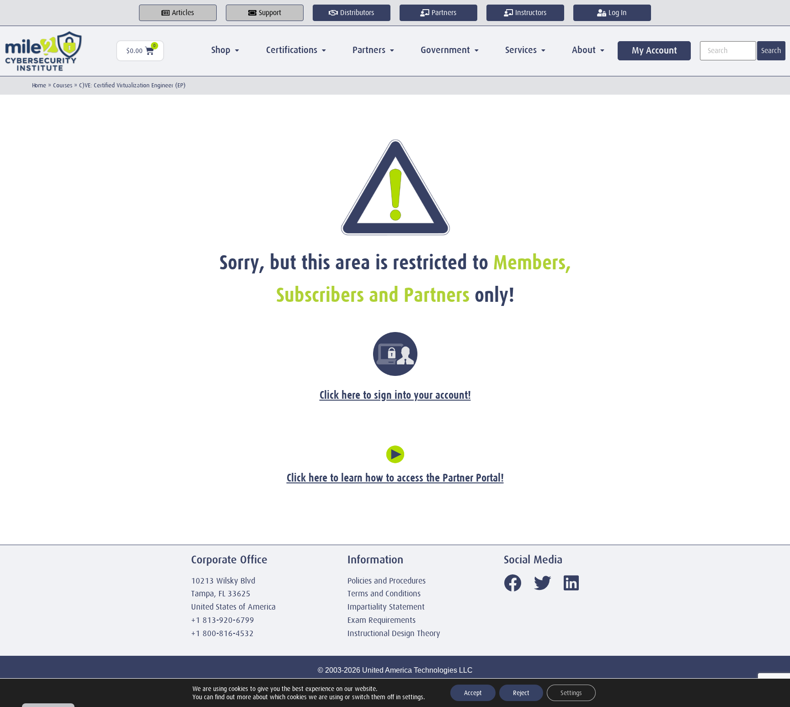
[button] (225, 50)
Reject (521, 692)
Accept (473, 692)
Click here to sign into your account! (395, 395)
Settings (571, 692)
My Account (654, 50)
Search (771, 51)
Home (39, 85)
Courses (62, 85)
